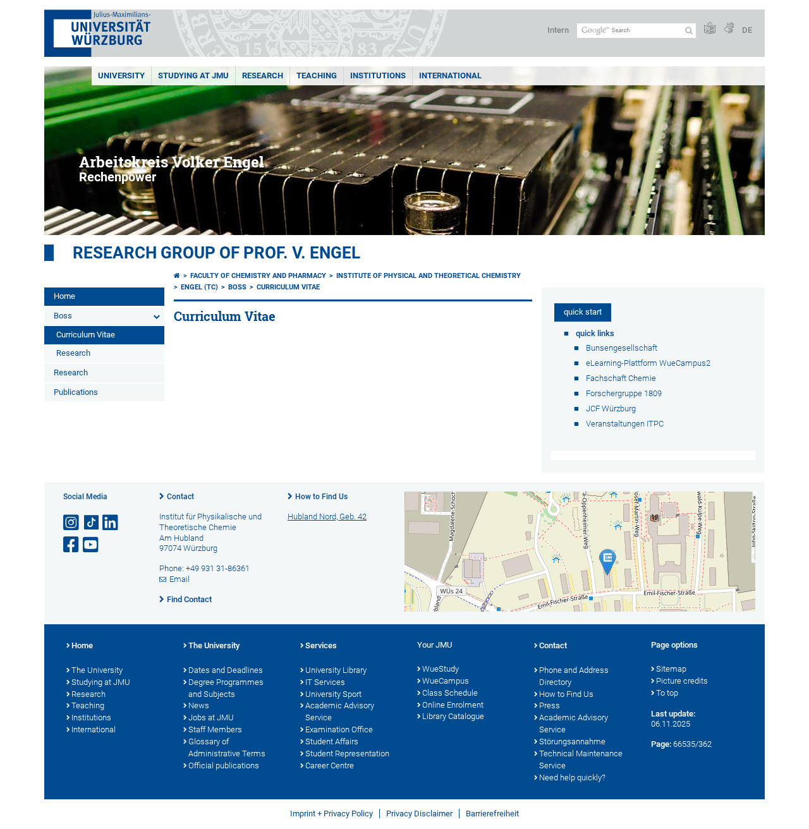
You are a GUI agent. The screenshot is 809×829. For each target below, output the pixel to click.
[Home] (177, 276)
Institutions (91, 717)
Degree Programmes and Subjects (226, 688)
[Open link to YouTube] (91, 545)
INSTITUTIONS (378, 75)
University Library (336, 670)
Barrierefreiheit (492, 813)
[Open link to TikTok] (91, 523)
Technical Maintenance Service (581, 759)
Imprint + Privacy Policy (331, 813)
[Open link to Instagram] (72, 523)
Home (64, 296)
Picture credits (682, 681)
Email (179, 579)
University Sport (333, 694)
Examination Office (339, 729)
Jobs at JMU (211, 717)
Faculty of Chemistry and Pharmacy (258, 276)
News (198, 705)
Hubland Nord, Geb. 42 (327, 516)
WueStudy (440, 669)
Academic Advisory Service (339, 711)
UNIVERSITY (121, 75)
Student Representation (347, 753)
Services (321, 645)
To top (667, 693)
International (450, 75)
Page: (661, 744)
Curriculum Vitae (85, 334)
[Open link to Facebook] (72, 545)
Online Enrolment (453, 705)
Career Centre (329, 765)
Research (73, 353)
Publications (76, 392)
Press (549, 705)
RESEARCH (262, 75)
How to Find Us (321, 496)
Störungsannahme (572, 741)
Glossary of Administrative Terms (226, 747)
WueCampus (445, 681)
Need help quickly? (572, 777)
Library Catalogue (453, 716)
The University (97, 670)
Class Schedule (450, 693)
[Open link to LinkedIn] (111, 523)
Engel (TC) (199, 287)
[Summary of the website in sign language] (729, 28)
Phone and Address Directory (574, 676)
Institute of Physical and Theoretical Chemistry (428, 276)
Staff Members (215, 729)
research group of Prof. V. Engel (216, 252)
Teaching (316, 75)
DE (747, 30)
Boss (63, 315)
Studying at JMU (100, 682)
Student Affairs (331, 741)
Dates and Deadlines (225, 670)
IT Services (325, 682)
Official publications (223, 765)
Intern (558, 30)
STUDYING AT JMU (193, 75)
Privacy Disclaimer (419, 813)
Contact (180, 496)
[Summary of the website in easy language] (709, 28)
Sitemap (671, 669)
